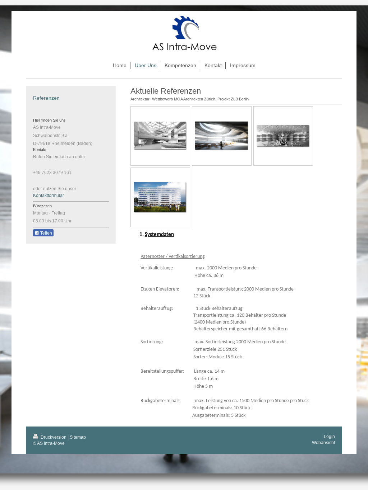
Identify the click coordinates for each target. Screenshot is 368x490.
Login (329, 436)
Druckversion (54, 437)
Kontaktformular (48, 195)
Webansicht (323, 442)
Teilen (45, 233)
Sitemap (78, 437)
